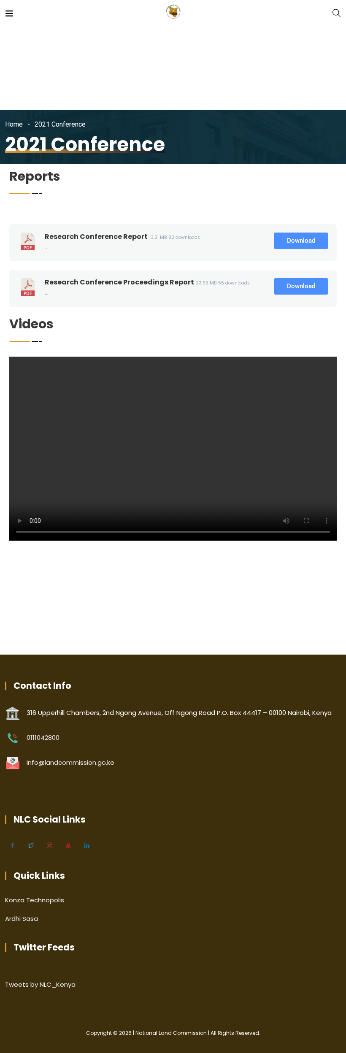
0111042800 (43, 737)
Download (301, 240)
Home (14, 124)
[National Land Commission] (173, 12)
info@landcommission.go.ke (70, 762)
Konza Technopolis (34, 900)
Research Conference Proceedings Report (119, 282)
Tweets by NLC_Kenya (40, 984)
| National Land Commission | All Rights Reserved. (196, 1033)
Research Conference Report (96, 236)
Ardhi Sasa (21, 918)
